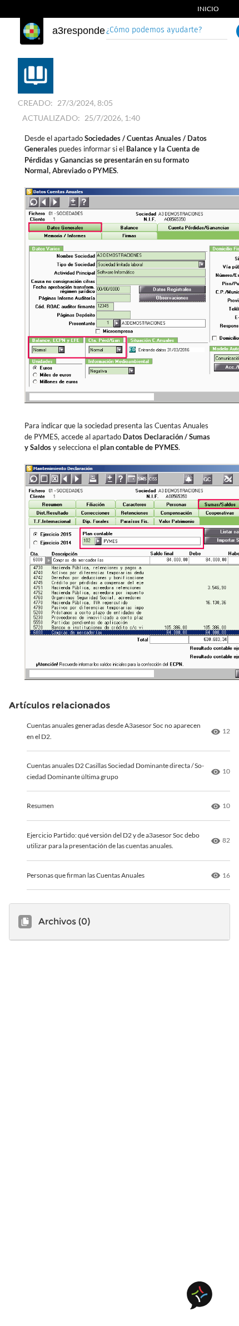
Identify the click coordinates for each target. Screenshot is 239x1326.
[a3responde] (31, 31)
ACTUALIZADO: (51, 118)
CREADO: (35, 102)
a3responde (78, 30)
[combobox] (166, 31)
